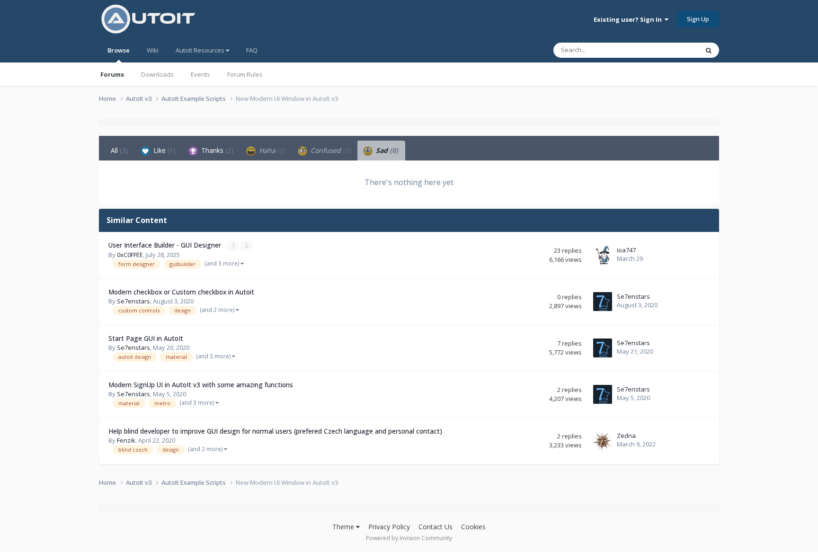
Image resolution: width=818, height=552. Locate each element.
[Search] (708, 50)
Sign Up (698, 19)
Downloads (157, 74)
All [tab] (119, 150)
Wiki (153, 50)
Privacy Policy (389, 526)
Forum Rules (245, 74)
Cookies (473, 526)
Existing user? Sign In (629, 19)
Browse (118, 50)
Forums (112, 74)
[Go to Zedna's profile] (602, 440)
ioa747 (626, 250)
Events (200, 74)
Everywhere (670, 50)
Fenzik (126, 440)
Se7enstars (133, 301)
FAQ (252, 50)
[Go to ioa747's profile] (602, 255)
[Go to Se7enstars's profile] (602, 301)
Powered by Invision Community (409, 538)
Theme (344, 526)
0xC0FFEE (130, 254)
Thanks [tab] (216, 150)
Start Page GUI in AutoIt (145, 338)
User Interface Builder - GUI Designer (165, 244)
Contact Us (435, 526)
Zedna (626, 435)
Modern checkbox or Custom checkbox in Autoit (181, 291)
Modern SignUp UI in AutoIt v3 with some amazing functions (200, 384)
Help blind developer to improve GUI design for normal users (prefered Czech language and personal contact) (275, 431)
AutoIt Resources (201, 50)
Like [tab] (163, 150)
